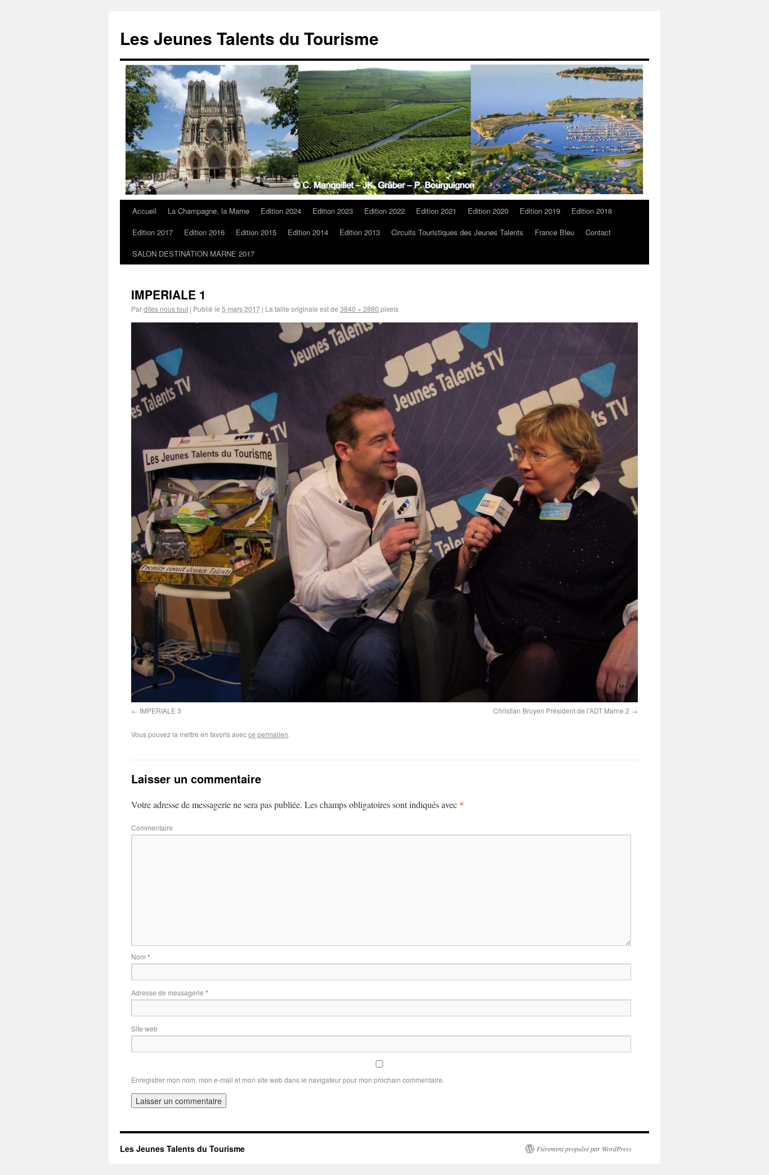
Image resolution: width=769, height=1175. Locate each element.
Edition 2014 (308, 232)
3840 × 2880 (359, 308)
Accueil (144, 210)
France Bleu (554, 232)
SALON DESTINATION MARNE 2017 (193, 253)
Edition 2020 (488, 210)
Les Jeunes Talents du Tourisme (249, 38)
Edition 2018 (591, 210)
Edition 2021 (436, 210)
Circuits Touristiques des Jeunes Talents (457, 232)
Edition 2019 (540, 210)
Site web (144, 1028)
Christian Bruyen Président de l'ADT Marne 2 (561, 710)
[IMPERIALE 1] (384, 512)
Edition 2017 (152, 232)
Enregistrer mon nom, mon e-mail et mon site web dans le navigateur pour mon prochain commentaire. (287, 1079)
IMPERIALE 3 (160, 710)
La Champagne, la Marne (208, 210)
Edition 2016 (204, 232)
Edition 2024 (281, 210)
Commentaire (152, 827)
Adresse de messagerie (169, 992)
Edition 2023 (332, 210)
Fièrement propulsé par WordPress (584, 1148)
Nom (140, 956)
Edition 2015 (256, 232)
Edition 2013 (359, 232)
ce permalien (268, 734)
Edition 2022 (384, 210)
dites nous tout (166, 308)
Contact (598, 232)
